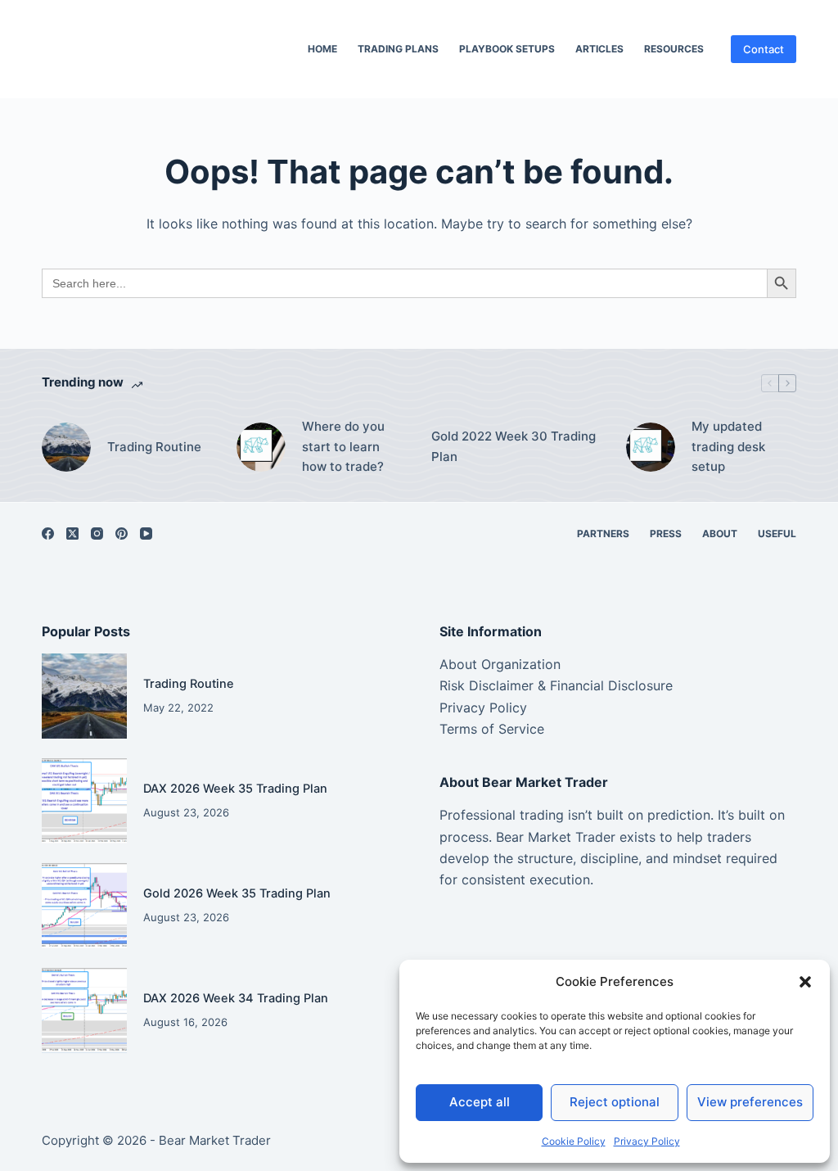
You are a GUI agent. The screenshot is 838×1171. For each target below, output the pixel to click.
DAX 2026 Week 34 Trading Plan (235, 998)
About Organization (500, 664)
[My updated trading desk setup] (650, 447)
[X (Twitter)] (72, 533)
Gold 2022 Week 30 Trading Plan (513, 446)
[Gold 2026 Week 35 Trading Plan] (84, 905)
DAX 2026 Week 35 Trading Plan (235, 788)
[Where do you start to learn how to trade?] (261, 447)
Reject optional (615, 1102)
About (719, 533)
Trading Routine (154, 446)
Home (322, 49)
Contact (763, 49)
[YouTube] (146, 533)
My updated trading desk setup (728, 446)
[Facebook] (48, 533)
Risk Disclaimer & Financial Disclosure (556, 685)
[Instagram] (97, 533)
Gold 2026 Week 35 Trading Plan (237, 893)
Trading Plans (398, 49)
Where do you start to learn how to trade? (343, 446)
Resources (674, 49)
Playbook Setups (507, 49)
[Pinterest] (121, 533)
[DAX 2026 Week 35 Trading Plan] (84, 800)
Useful (777, 533)
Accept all (479, 1102)
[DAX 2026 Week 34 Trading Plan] (84, 1010)
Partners (603, 533)
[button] (805, 982)
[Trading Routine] (66, 447)
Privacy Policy (647, 1141)
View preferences (750, 1102)
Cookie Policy (574, 1141)
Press (666, 533)
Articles (599, 49)
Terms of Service (491, 729)
